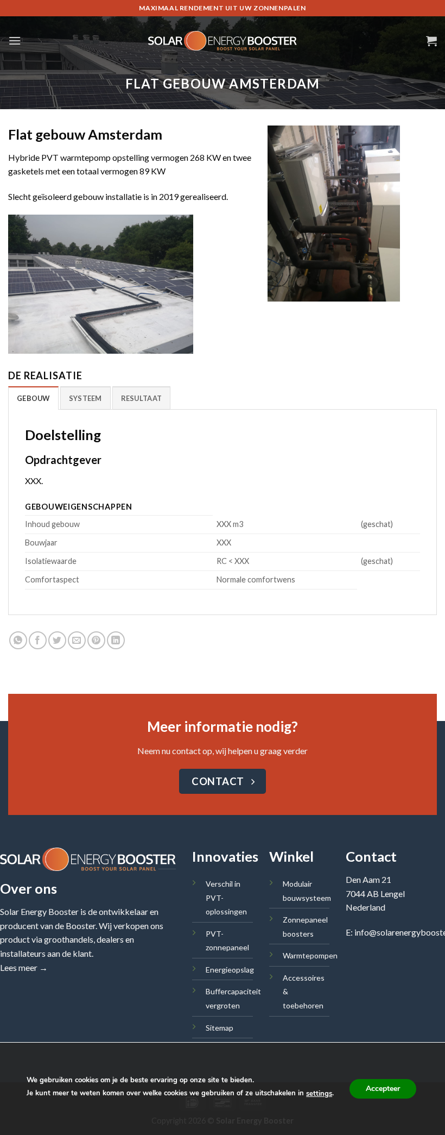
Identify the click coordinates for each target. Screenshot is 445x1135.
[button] (14, 40)
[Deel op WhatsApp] (18, 640)
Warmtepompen (310, 955)
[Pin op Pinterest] (96, 640)
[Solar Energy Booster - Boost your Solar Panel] (222, 41)
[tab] (33, 397)
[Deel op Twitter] (57, 640)
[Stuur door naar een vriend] (77, 640)
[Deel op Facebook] (38, 640)
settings (319, 1094)
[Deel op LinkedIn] (116, 640)
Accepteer (383, 1088)
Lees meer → (24, 967)
